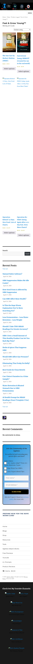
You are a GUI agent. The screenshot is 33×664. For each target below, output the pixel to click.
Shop (8, 17)
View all (5, 269)
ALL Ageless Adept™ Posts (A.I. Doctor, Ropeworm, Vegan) (15, 464)
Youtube (6, 558)
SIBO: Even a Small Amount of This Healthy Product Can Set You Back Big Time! (16, 338)
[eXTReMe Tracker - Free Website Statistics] (17, 417)
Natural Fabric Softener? (12, 274)
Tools (4, 544)
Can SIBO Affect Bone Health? (14, 299)
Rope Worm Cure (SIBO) (14, 468)
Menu (30, 13)
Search (5, 250)
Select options (9, 69)
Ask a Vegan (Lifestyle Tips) (15, 471)
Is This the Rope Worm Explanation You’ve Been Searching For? (13, 308)
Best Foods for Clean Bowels (14, 370)
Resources (6, 540)
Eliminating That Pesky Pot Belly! (16, 363)
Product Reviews (9, 566)
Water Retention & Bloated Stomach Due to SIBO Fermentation (13, 388)
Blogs (5, 531)
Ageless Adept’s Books (11, 549)
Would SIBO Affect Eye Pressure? (16, 357)
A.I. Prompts (7, 562)
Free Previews (8, 553)
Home (4, 17)
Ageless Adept (10, 577)
